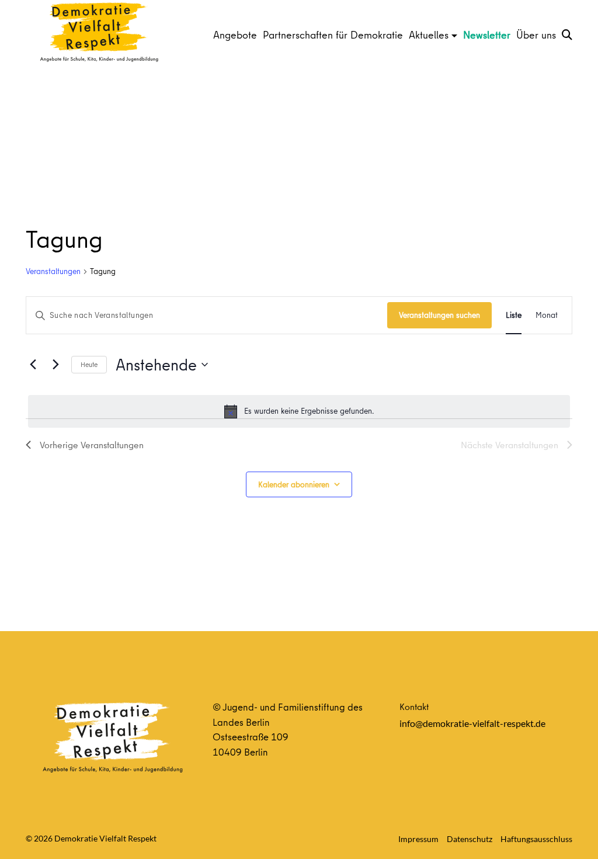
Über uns (536, 34)
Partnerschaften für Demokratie (333, 34)
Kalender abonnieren (293, 484)
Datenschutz (469, 839)
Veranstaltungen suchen (439, 315)
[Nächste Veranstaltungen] (55, 365)
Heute (89, 364)
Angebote (235, 34)
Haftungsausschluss (536, 839)
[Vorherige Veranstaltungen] (33, 365)
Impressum (418, 839)
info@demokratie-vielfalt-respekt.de (472, 723)
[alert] (299, 411)
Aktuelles (428, 34)
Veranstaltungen (53, 271)
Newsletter (486, 34)
